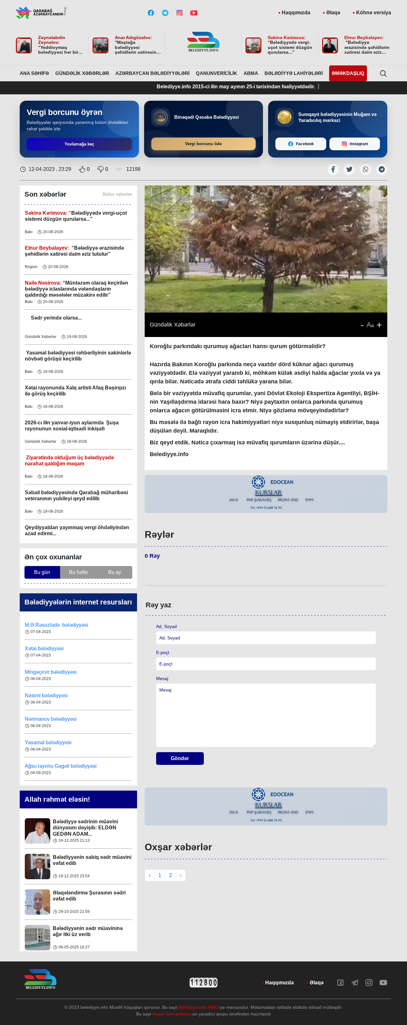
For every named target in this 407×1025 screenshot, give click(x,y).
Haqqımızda (296, 12)
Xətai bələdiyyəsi (45, 625)
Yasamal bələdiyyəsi (48, 719)
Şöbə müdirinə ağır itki (80, 928)
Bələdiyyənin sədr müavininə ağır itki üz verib (88, 895)
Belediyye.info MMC (198, 1007)
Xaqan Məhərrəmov (172, 1013)
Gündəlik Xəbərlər (82, 73)
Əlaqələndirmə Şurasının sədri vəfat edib (89, 860)
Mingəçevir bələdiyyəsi (51, 648)
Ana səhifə (34, 73)
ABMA (251, 73)
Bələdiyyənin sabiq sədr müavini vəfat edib (92, 824)
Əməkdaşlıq (348, 73)
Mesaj (162, 678)
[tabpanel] (266, 494)
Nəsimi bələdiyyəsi (47, 672)
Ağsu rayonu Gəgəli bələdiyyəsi (61, 742)
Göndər (180, 758)
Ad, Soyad (166, 626)
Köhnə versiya (373, 12)
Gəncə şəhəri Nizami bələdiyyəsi (62, 766)
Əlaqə (333, 12)
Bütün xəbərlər (117, 194)
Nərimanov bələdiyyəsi (51, 695)
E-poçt (162, 652)
